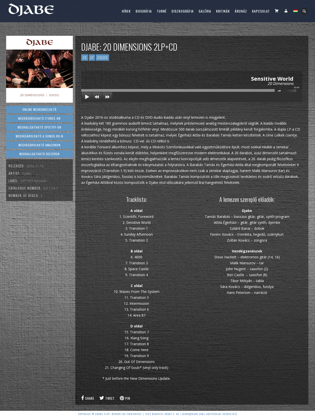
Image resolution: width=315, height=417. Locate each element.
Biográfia (144, 11)
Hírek (126, 11)
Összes (102, 57)
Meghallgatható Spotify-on (39, 127)
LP (92, 57)
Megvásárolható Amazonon (39, 145)
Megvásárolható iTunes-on (39, 118)
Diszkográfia (183, 11)
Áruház (241, 11)
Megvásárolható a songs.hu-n (39, 136)
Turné (162, 11)
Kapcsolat (261, 11)
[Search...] (304, 11)
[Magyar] (295, 11)
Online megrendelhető (39, 109)
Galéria (205, 11)
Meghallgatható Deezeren (39, 154)
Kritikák (223, 11)
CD (85, 57)
